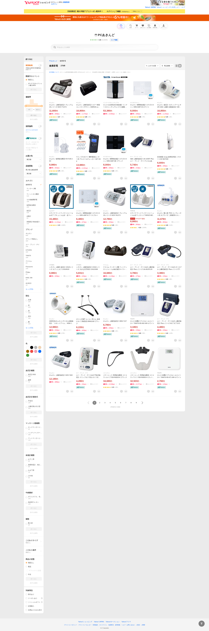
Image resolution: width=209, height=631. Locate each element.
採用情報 (117, 625)
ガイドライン (103, 625)
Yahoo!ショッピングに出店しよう (168, 7)
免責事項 (111, 625)
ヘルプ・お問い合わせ (128, 625)
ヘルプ (182, 7)
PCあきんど (53, 61)
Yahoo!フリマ (126, 622)
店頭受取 (29, 166)
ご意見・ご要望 (140, 625)
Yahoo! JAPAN (150, 7)
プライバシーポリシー (70, 625)
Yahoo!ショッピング (85, 622)
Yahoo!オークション (113, 622)
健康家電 (53, 66)
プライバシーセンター (84, 625)
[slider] (26, 106)
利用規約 (95, 625)
